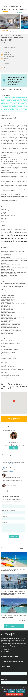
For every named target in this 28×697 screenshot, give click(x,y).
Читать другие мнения (14, 626)
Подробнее (4, 458)
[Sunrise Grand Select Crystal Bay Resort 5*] (10, 21)
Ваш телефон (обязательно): (8, 510)
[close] (25, 76)
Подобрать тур (13, 448)
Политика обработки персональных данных (12, 661)
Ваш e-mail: (4, 516)
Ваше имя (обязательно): (8, 504)
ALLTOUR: (13, 593)
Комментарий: (5, 522)
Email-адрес (4, 679)
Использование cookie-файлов (9, 656)
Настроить (11, 691)
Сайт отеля (7, 70)
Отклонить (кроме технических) (14, 694)
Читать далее (21, 573)
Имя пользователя (5, 670)
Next (25, 22)
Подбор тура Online (13, 419)
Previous (3, 22)
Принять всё (21, 691)
